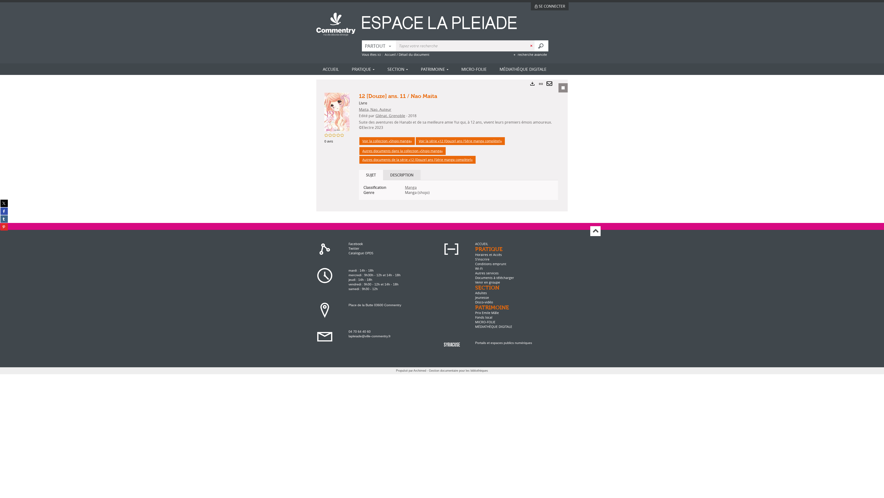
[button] (337, 111)
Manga (411, 187)
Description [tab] (401, 175)
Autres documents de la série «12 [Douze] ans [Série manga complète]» (417, 159)
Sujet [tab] (371, 175)
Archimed (419, 370)
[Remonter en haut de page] (595, 231)
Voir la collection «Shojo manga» (387, 141)
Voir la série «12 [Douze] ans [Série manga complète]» (460, 141)
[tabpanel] (442, 145)
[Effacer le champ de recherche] (532, 45)
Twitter (354, 248)
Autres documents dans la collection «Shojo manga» (402, 151)
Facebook (356, 244)
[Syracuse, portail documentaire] (453, 26)
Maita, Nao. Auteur (375, 109)
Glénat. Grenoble (390, 115)
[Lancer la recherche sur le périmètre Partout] (541, 45)
